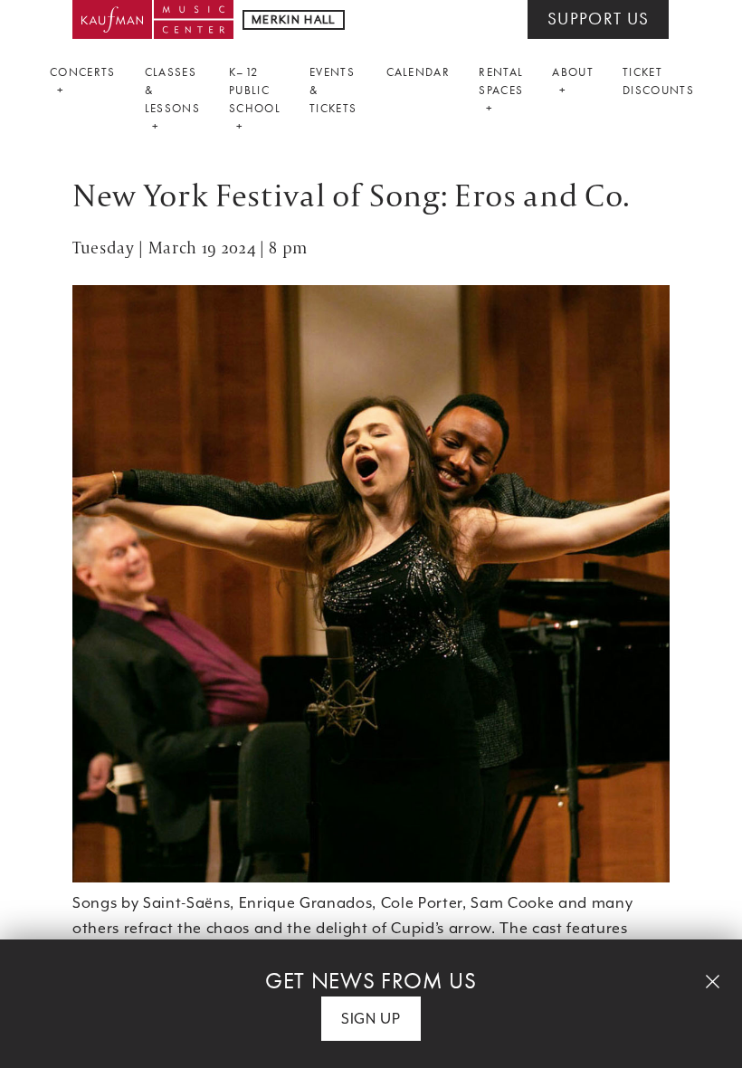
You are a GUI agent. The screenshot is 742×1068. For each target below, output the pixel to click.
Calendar (418, 72)
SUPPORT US (598, 19)
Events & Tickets (333, 90)
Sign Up (371, 1018)
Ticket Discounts (658, 81)
